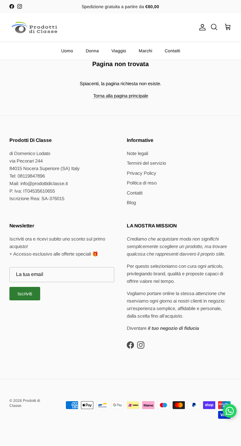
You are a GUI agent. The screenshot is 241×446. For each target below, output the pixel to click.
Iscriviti (25, 293)
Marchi (145, 50)
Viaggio (118, 50)
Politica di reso (142, 182)
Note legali (137, 153)
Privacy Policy (141, 173)
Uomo (67, 50)
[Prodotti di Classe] (34, 27)
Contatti (172, 50)
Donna (92, 50)
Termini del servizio (146, 163)
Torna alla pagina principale (120, 95)
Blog (131, 202)
